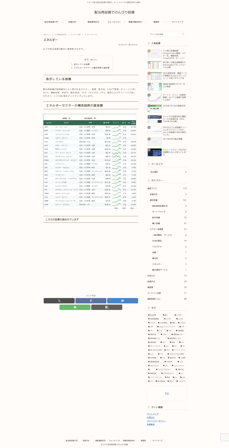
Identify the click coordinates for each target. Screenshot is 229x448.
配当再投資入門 (72, 440)
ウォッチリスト (114, 440)
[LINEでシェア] (75, 307)
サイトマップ (152, 414)
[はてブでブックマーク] (122, 300)
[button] (106, 307)
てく (167, 393)
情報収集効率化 (129, 440)
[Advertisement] (91, 258)
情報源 (143, 440)
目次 (86, 59)
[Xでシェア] (59, 300)
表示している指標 (82, 64)
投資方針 (86, 440)
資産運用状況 (100, 440)
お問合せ (151, 417)
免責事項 (151, 424)
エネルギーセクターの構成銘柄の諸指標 (91, 68)
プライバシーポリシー (156, 421)
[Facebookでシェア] (90, 300)
